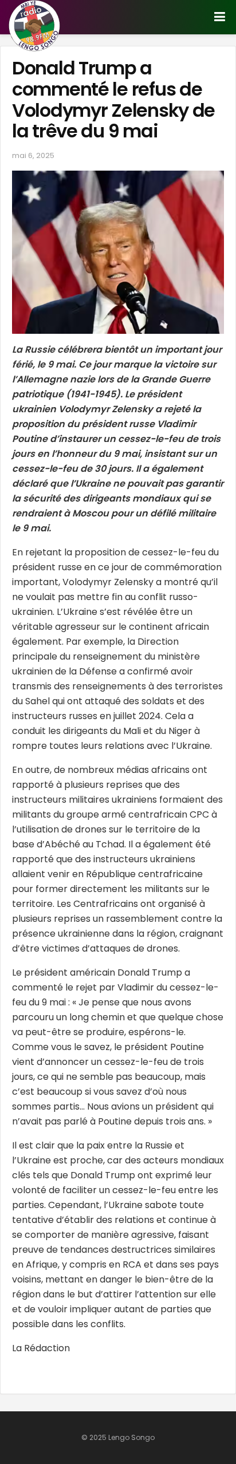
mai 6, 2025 (33, 155)
